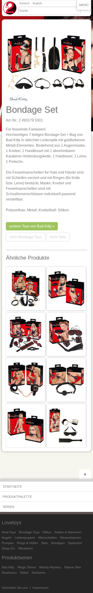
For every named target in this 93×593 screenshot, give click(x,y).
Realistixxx (9, 572)
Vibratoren (25, 548)
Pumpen (8, 543)
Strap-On (8, 548)
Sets (44, 543)
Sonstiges (58, 543)
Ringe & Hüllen (27, 543)
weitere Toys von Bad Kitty (30, 226)
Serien (8, 507)
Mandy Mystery (50, 567)
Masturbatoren (70, 537)
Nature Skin (72, 567)
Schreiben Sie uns (15, 587)
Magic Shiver (27, 567)
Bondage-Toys (29, 532)
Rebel (24, 572)
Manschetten (47, 537)
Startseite (12, 486)
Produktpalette (17, 496)
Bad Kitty (8, 567)
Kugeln (7, 537)
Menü (83, 5)
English (37, 3)
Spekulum (75, 543)
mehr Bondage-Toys (25, 237)
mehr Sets (58, 237)
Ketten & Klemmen (68, 532)
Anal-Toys (9, 532)
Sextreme (38, 572)
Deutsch (24, 3)
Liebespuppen (25, 537)
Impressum (41, 587)
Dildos (47, 532)
